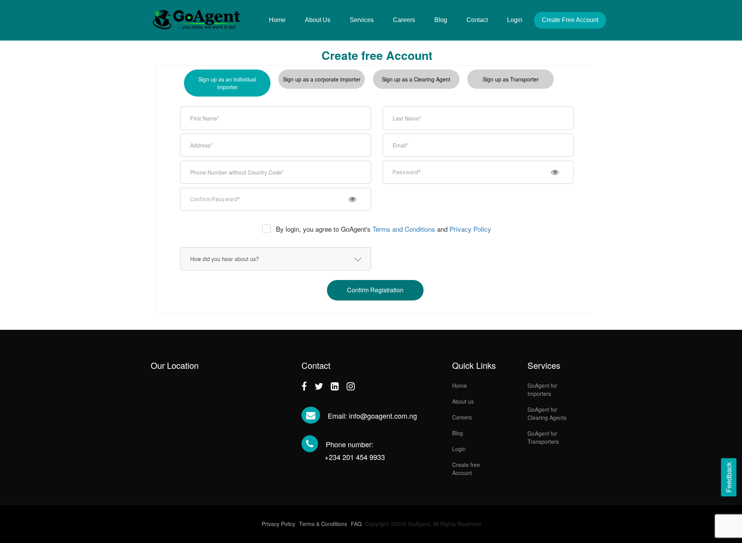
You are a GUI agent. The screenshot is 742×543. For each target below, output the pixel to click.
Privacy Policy (470, 229)
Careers (404, 20)
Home (277, 20)
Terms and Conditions (404, 229)
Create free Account (466, 469)
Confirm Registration (375, 289)
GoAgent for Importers (542, 389)
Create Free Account (570, 20)
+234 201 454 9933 (355, 457)
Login (514, 20)
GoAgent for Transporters (543, 437)
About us (463, 401)
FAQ (356, 524)
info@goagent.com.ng (383, 416)
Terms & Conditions (323, 524)
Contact (477, 20)
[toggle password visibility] (554, 172)
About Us (317, 20)
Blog (440, 20)
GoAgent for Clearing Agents (547, 413)
